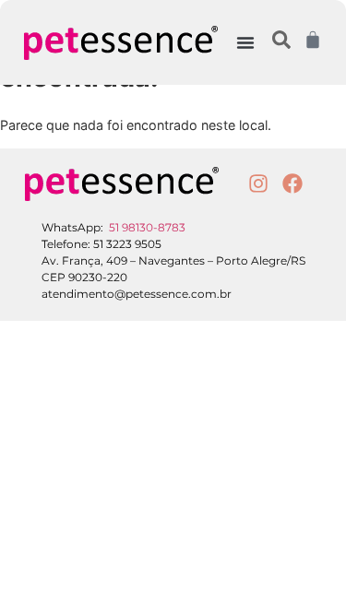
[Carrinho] (313, 39)
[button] (245, 42)
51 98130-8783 (147, 227)
